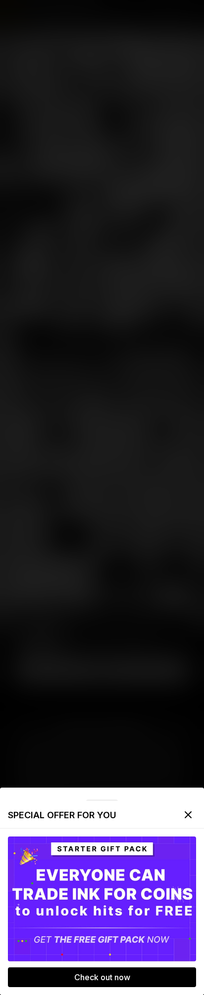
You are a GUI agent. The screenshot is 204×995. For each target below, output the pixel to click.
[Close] (188, 815)
